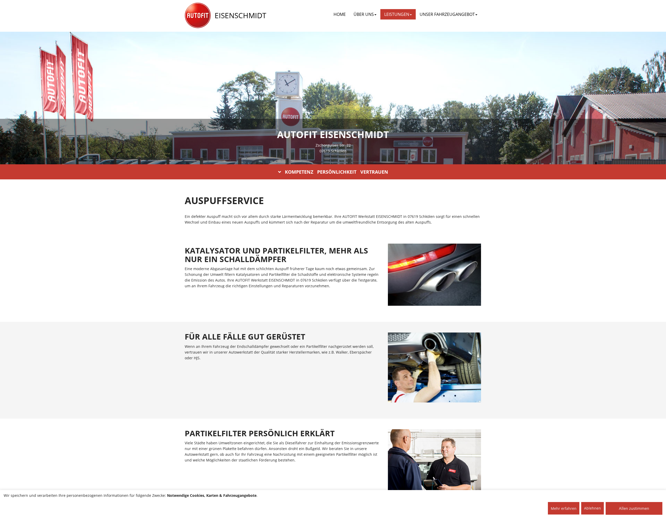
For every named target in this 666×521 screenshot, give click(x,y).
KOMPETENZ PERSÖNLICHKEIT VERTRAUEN (336, 172)
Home (340, 14)
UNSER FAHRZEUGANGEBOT (447, 14)
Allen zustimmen (634, 508)
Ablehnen (592, 508)
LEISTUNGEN (396, 14)
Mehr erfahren (564, 508)
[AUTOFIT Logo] (198, 15)
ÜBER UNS (364, 14)
